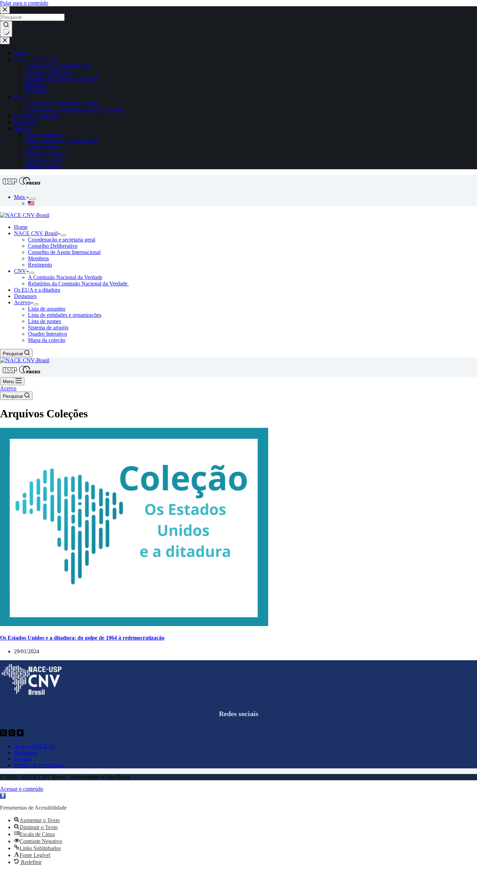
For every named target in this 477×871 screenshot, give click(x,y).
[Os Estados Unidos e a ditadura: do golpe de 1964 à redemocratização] (134, 624)
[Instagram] (12, 734)
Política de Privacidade (39, 765)
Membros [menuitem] (34, 84)
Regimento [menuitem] (36, 91)
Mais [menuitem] (20, 197)
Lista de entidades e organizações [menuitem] (61, 141)
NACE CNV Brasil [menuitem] (36, 59)
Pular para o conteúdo (24, 3)
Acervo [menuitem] (22, 128)
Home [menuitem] (21, 53)
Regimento (26, 752)
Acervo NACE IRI (35, 746)
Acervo (8, 388)
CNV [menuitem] (20, 97)
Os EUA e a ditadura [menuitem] (37, 116)
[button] (3, 796)
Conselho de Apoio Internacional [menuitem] (60, 78)
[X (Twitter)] (4, 734)
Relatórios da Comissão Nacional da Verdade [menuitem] (74, 109)
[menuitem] (33, 199)
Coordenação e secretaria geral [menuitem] (58, 65)
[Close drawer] (5, 40)
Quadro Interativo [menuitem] (44, 160)
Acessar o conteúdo (21, 789)
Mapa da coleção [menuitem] (43, 166)
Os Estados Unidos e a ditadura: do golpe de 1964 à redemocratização (82, 638)
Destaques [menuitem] (25, 122)
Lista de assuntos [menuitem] (43, 134)
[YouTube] (20, 734)
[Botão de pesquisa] (6, 29)
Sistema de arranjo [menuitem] (44, 153)
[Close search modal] (5, 10)
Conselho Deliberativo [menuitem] (49, 72)
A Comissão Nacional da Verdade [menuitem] (61, 103)
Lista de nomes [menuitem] (41, 147)
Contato (22, 759)
